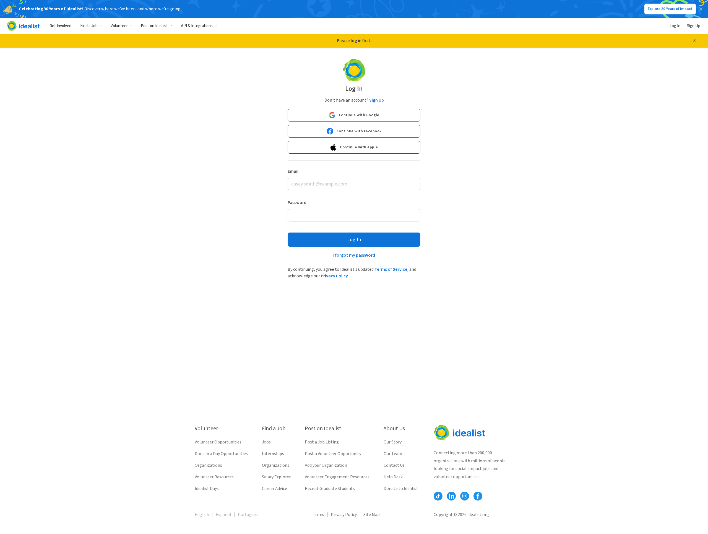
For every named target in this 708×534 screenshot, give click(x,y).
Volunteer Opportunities (218, 442)
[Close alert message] (694, 41)
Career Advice (274, 489)
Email (293, 171)
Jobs (266, 442)
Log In (675, 26)
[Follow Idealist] (438, 496)
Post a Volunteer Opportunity (333, 454)
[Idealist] (23, 26)
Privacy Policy (334, 276)
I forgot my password (354, 255)
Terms (318, 515)
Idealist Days (207, 489)
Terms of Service (390, 269)
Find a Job (89, 26)
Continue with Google (359, 115)
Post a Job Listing (322, 442)
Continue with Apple (359, 147)
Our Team (393, 454)
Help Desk (393, 477)
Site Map (371, 515)
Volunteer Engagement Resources (337, 477)
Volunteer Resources (214, 477)
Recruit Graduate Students (330, 489)
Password (297, 203)
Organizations (208, 465)
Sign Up (693, 26)
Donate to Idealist (401, 489)
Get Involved (60, 26)
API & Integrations (197, 26)
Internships (273, 454)
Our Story (393, 442)
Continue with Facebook (359, 131)
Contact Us (394, 465)
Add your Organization (326, 465)
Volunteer (119, 26)
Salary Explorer (276, 477)
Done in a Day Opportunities (221, 454)
